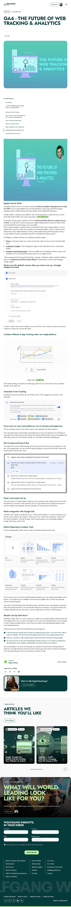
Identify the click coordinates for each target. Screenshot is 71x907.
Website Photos (35, 896)
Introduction (9, 102)
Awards (34, 870)
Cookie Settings (48, 896)
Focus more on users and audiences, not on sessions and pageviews (15, 116)
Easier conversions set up (12, 124)
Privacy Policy (23, 896)
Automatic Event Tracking (12, 112)
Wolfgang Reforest (53, 870)
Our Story (50, 861)
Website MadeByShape (60, 900)
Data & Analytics (11, 876)
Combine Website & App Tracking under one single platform (15, 106)
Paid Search (10, 864)
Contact (34, 873)
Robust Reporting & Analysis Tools (15, 130)
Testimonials (36, 864)
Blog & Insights (37, 867)
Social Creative (11, 870)
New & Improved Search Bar (13, 120)
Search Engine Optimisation (16, 861)
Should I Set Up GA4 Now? (13, 133)
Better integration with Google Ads (15, 127)
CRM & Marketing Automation (16, 873)
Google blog (40, 380)
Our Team (50, 864)
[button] (5, 672)
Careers (50, 873)
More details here (42, 217)
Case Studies (36, 861)
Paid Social (9, 867)
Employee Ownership (54, 867)
